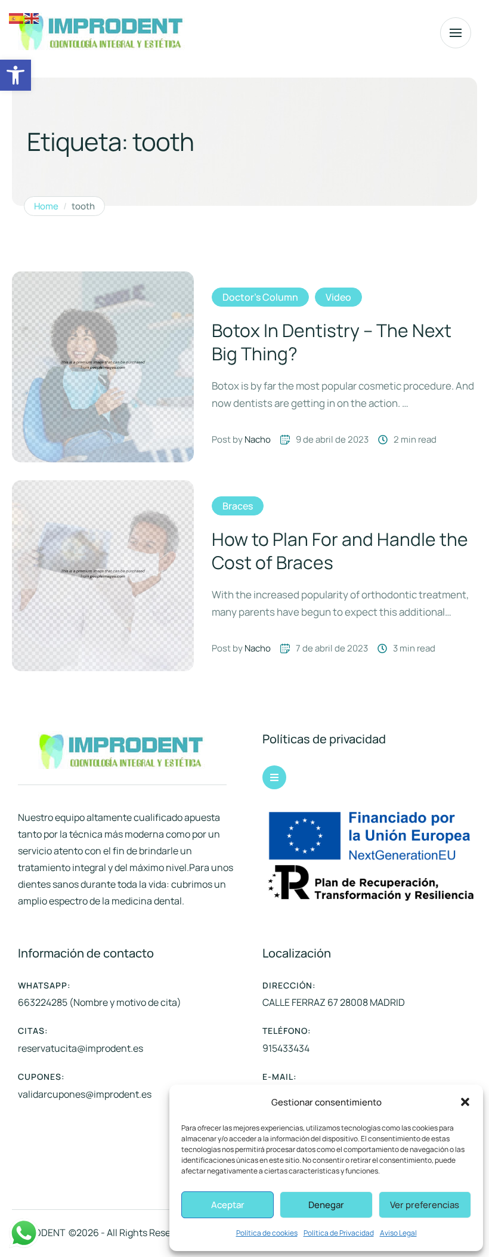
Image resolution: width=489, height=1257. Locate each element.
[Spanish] (16, 17)
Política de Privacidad (339, 1233)
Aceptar (227, 1205)
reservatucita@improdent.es (80, 1048)
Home (46, 206)
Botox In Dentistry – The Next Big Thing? (331, 342)
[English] (32, 17)
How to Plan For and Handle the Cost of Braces (340, 551)
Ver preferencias (424, 1205)
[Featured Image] (103, 366)
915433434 (286, 1048)
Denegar (326, 1205)
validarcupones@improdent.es (84, 1094)
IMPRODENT (39, 1232)
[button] (15, 75)
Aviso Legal (398, 1233)
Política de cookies (267, 1233)
